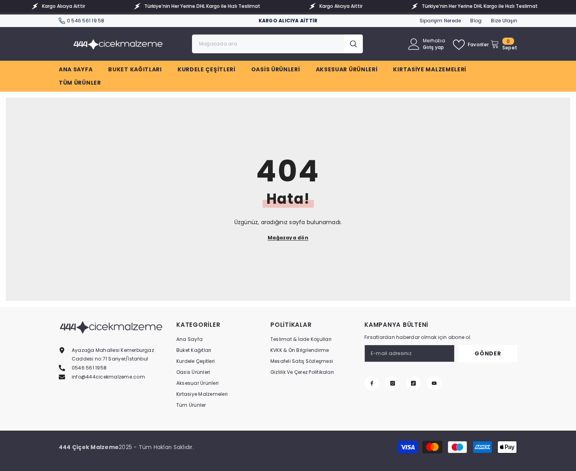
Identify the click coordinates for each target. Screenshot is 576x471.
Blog (476, 20)
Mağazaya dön (288, 237)
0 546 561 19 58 (86, 20)
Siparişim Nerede (440, 20)
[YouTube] (434, 383)
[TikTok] (413, 383)
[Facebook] (371, 383)
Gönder (488, 353)
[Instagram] (392, 383)
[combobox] (268, 43)
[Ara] (277, 43)
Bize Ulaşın (504, 20)
